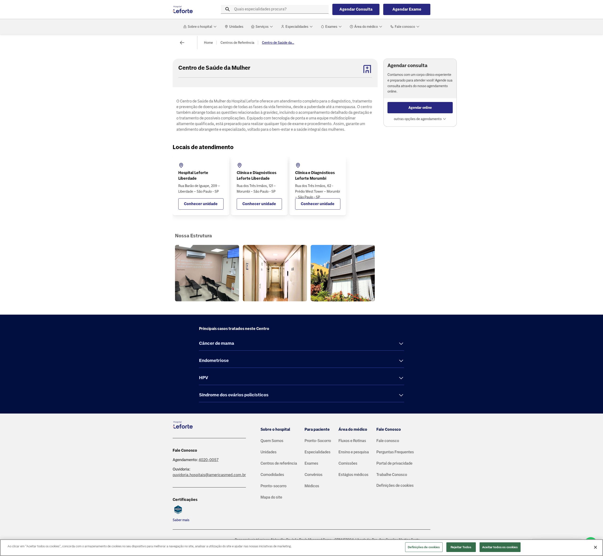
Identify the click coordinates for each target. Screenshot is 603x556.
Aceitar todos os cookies (500, 547)
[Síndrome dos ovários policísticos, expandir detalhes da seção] (401, 395)
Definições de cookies (395, 485)
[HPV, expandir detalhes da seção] (401, 378)
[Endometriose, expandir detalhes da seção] (401, 361)
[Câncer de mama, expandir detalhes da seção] (401, 344)
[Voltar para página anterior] (182, 42)
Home (208, 42)
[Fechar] (595, 547)
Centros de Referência (237, 42)
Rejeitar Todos (461, 547)
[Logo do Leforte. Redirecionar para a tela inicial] (191, 9)
